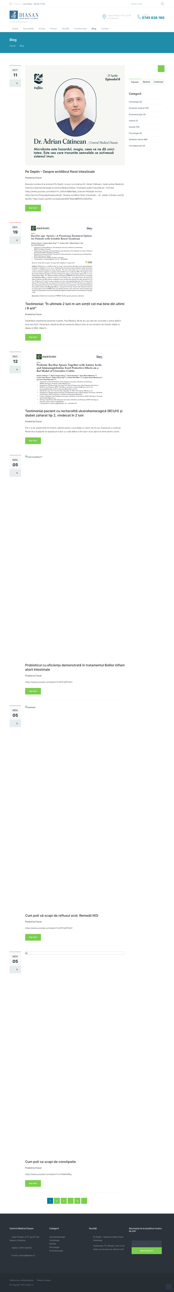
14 (77, 1201)
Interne (132, 120)
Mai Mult (33, 208)
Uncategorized (135, 145)
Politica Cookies (44, 1280)
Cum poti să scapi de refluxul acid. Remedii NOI (61, 916)
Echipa (42, 28)
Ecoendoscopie (135, 114)
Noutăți (65, 28)
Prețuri (53, 28)
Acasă (15, 28)
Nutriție (52, 1244)
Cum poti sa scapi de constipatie (50, 1162)
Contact (105, 28)
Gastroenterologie (57, 1237)
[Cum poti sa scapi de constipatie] (75, 1053)
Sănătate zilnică (136, 139)
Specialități (28, 28)
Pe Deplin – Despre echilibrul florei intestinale (60, 172)
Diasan (13, 45)
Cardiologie (134, 102)
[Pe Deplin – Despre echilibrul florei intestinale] (75, 115)
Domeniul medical (137, 108)
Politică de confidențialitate (22, 1280)
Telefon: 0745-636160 (22, 1248)
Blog (94, 28)
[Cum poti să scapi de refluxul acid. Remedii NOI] (75, 807)
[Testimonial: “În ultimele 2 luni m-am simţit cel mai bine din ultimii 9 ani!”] (62, 260)
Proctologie (134, 133)
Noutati (132, 127)
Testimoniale (80, 28)
